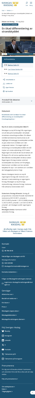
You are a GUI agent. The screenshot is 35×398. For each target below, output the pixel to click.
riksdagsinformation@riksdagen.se (16, 266)
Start (3, 10)
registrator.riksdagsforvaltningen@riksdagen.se (18, 283)
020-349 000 (8, 263)
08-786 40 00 (8, 251)
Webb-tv (9, 10)
